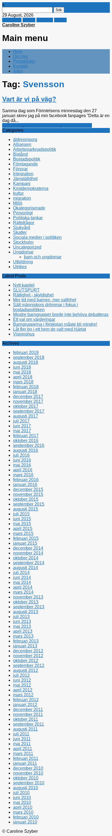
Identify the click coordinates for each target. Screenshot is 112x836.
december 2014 (28, 548)
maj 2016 (22, 465)
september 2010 (28, 783)
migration (22, 198)
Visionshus (24, 334)
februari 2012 (26, 699)
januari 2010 (25, 822)
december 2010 (28, 768)
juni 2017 (22, 426)
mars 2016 (23, 474)
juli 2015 (21, 514)
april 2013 (22, 631)
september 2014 (28, 563)
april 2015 (22, 528)
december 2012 (28, 651)
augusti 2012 (25, 670)
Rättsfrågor (23, 222)
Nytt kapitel (24, 285)
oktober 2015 (25, 499)
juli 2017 (21, 421)
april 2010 (22, 807)
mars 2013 (23, 636)
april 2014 (22, 587)
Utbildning (23, 261)
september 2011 (28, 724)
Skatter (20, 232)
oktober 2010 (25, 778)
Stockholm (23, 242)
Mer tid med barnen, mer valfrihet (44, 300)
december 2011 (28, 709)
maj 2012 (22, 685)
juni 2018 (22, 367)
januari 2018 (25, 391)
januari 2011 (25, 763)
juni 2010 (22, 797)
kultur (18, 193)
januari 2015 (25, 543)
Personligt (23, 213)
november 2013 (28, 597)
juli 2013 (21, 616)
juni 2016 (22, 460)
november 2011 (28, 714)
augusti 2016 (25, 450)
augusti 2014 (25, 567)
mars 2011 (23, 753)
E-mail (60, 20)
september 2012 (28, 665)
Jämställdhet (25, 178)
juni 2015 (22, 518)
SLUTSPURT (26, 290)
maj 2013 (22, 626)
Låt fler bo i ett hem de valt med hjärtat (49, 329)
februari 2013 (26, 641)
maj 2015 (22, 523)
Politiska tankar (77, 125)
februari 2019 (26, 352)
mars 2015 (23, 533)
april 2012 (22, 690)
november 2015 (28, 494)
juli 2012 (21, 675)
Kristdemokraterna (42, 125)
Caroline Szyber (18, 25)
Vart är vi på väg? (29, 99)
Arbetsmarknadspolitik (34, 149)
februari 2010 (26, 817)
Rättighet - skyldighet (33, 295)
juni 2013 (22, 621)
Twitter (29, 20)
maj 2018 (22, 372)
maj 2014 (22, 582)
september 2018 (28, 357)
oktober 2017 (25, 406)
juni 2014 (22, 577)
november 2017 (28, 401)
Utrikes (20, 266)
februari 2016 (26, 479)
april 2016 (22, 470)
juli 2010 (21, 792)
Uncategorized (27, 247)
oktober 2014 (25, 558)
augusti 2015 (25, 509)
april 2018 (22, 377)
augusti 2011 (25, 729)
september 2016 (28, 445)
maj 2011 (22, 743)
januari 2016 (25, 484)
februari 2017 (26, 435)
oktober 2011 (25, 719)
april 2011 (22, 748)
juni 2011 (22, 739)
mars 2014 (23, 592)
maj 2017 (22, 430)
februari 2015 (26, 538)
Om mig (20, 56)
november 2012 (28, 655)
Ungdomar (23, 252)
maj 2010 (22, 802)
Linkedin (44, 20)
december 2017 (28, 396)
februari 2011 (25, 758)
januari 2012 (25, 704)
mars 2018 (23, 382)
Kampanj (21, 183)
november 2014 (28, 553)
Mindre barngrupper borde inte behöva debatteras (60, 314)
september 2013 (28, 607)
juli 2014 (21, 572)
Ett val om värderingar (34, 319)
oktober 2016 (25, 440)
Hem (17, 51)
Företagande (25, 164)
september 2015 (28, 504)
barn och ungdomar (42, 257)
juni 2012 (22, 680)
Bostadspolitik (26, 159)
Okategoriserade (29, 208)
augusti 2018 (25, 362)
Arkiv (18, 71)
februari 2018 (26, 386)
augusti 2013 (25, 611)
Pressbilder (24, 61)
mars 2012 (23, 695)
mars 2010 (23, 812)
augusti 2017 (25, 416)
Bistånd (20, 154)
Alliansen (22, 144)
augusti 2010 (25, 787)
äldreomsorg (25, 139)
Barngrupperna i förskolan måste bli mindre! (55, 324)
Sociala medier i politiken (37, 237)
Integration (12, 125)
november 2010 (28, 773)
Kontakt (20, 66)
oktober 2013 (25, 602)
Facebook (11, 20)
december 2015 (28, 489)
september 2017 (28, 411)
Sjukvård (21, 227)
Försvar (20, 169)
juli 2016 (21, 455)
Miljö (17, 203)
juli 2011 (21, 734)
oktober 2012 (25, 660)
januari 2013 (25, 646)
